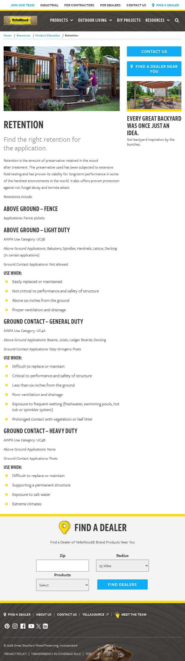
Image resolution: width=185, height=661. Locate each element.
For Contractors (79, 5)
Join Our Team (22, 5)
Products (62, 575)
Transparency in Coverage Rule (56, 653)
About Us (44, 614)
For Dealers (110, 5)
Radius (122, 555)
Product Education (46, 35)
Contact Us (136, 5)
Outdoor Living (93, 20)
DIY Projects (129, 20)
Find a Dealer (167, 5)
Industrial (49, 5)
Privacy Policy (15, 653)
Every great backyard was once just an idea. (154, 125)
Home (8, 35)
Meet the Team (134, 614)
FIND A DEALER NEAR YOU (155, 68)
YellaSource (93, 614)
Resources (155, 20)
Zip (63, 555)
